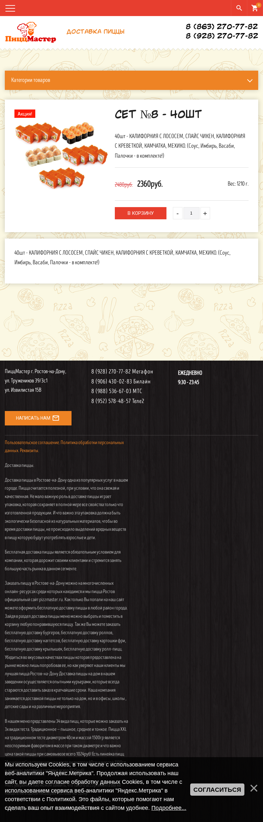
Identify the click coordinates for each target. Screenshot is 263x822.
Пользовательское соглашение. (32, 443)
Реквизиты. (29, 451)
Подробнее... (168, 808)
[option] (61, 155)
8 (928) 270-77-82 (222, 36)
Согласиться (217, 789)
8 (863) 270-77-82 (222, 27)
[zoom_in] (61, 155)
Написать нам (38, 418)
